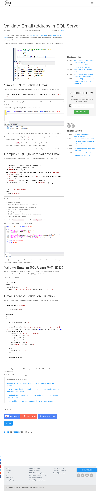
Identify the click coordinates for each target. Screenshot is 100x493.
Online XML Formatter (59, 470)
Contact (8, 475)
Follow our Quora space (48, 416)
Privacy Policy (10, 480)
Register (17, 432)
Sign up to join (86, 470)
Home (7, 468)
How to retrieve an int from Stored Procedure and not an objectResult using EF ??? (84, 141)
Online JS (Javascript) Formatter (38, 480)
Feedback (8, 473)
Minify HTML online (34, 468)
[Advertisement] (81, 42)
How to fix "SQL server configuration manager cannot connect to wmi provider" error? (84, 81)
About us (8, 470)
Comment (8, 423)
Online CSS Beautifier (35, 477)
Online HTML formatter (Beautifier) (39, 475)
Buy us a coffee (14, 416)
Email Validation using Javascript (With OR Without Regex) (30, 401)
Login (6, 432)
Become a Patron (31, 416)
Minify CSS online (34, 470)
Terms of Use (9, 477)
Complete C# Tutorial (59, 468)
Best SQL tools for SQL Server (39, 35)
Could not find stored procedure (83, 146)
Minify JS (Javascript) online (37, 473)
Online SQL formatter (59, 473)
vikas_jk (62, 30)
